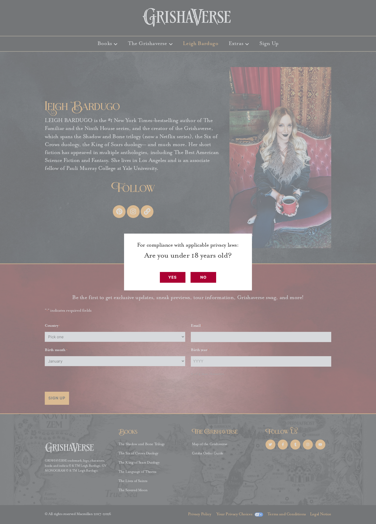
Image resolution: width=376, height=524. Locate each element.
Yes (172, 277)
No (203, 277)
